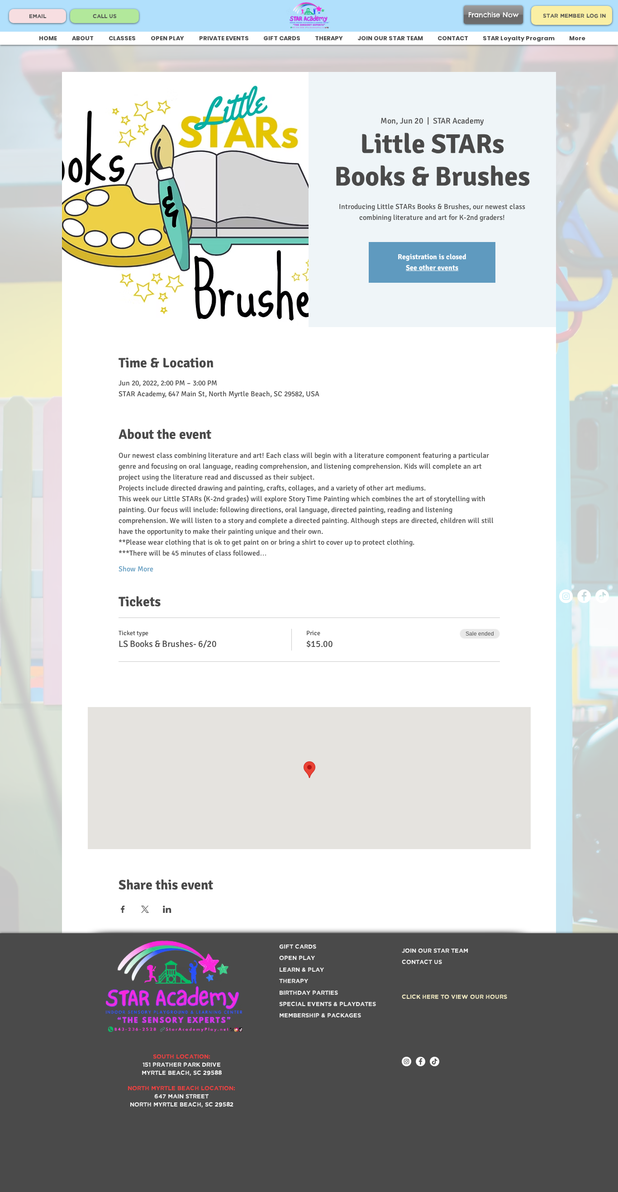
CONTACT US (422, 961)
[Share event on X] (145, 909)
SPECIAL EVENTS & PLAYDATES (327, 1003)
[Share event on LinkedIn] (167, 909)
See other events (432, 267)
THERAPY (293, 980)
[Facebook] (584, 596)
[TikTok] (602, 596)
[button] (122, 38)
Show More (136, 569)
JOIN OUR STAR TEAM (435, 950)
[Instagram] (566, 596)
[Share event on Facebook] (123, 909)
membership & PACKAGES (320, 1015)
